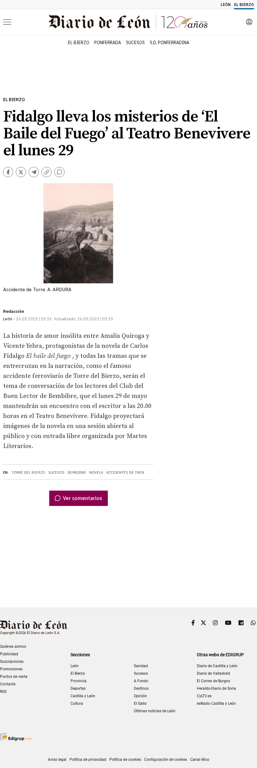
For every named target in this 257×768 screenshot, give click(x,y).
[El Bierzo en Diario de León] (128, 21)
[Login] (249, 22)
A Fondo (141, 681)
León (75, 666)
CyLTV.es (204, 696)
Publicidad (9, 654)
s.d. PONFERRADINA (169, 42)
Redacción (13, 311)
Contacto (8, 684)
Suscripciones (12, 661)
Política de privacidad (88, 759)
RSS (3, 691)
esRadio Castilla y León (216, 703)
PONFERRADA (107, 42)
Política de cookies (125, 759)
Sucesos (56, 472)
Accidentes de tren (125, 472)
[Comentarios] (59, 172)
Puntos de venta (14, 676)
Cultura (77, 703)
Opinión (140, 696)
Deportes (78, 688)
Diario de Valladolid (213, 673)
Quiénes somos (13, 646)
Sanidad (141, 666)
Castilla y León (83, 696)
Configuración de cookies (165, 759)
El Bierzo (14, 99)
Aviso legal (57, 759)
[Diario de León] (33, 625)
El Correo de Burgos (213, 681)
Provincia (79, 681)
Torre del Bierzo (28, 472)
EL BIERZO (78, 42)
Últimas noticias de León (155, 711)
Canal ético (199, 759)
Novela (96, 472)
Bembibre (77, 472)
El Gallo (140, 703)
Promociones (11, 669)
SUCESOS (135, 42)
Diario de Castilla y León (217, 666)
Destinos (141, 688)
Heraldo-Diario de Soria (216, 688)
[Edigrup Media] (15, 737)
